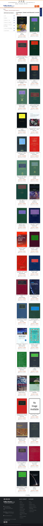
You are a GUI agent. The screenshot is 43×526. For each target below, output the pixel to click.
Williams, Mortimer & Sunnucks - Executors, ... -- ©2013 (34, 248)
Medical (5, 18)
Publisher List (22, 504)
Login (17, 3)
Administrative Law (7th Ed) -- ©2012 (22, 33)
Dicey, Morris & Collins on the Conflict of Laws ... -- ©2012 (22, 319)
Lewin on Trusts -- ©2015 (34, 414)
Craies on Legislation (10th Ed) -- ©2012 (21, 296)
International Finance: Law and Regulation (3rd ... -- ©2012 (34, 129)
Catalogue (21, 507)
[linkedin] (6, 522)
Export (25, 37)
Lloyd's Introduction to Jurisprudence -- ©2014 (22, 439)
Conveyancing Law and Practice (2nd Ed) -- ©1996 (22, 105)
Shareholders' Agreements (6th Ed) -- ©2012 (22, 200)
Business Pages (22, 509)
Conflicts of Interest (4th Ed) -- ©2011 (34, 80)
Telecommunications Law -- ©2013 (34, 487)
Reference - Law (7, 20)
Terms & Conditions (23, 516)
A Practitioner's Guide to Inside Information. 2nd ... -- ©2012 (22, 272)
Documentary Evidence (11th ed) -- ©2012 (21, 129)
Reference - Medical (7, 22)
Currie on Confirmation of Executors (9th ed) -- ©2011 (34, 105)
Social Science (6, 30)
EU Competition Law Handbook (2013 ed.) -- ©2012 (34, 344)
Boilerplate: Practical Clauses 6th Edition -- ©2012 (34, 57)
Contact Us (21, 517)
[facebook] (4, 522)
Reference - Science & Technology (32, 508)
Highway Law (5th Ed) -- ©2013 (22, 391)
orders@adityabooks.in (13, 2)
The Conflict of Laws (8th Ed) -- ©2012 (34, 200)
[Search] (38, 6)
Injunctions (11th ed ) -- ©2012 (34, 391)
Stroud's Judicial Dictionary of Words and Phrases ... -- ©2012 (22, 487)
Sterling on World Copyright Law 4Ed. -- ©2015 (34, 462)
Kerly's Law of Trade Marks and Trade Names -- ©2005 (22, 153)
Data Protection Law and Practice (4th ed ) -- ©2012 (34, 296)
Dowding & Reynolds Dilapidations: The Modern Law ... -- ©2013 (34, 319)
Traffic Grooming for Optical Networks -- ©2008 (22, 248)
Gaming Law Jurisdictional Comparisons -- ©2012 (22, 368)
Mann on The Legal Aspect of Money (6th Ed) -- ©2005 (22, 177)
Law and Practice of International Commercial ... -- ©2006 (34, 153)
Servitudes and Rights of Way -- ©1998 (34, 177)
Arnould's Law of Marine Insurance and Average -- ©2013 (21, 57)
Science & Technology (8, 28)
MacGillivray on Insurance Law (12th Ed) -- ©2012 (34, 439)
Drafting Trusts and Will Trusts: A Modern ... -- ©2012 (21, 344)
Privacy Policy (22, 510)
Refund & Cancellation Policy (23, 514)
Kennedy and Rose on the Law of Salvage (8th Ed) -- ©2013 (22, 415)
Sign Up (21, 3)
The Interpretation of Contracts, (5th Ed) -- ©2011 (21, 224)
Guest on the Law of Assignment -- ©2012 (34, 368)
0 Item (26, 3)
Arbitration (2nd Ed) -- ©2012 (34, 32)
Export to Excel (40, 12)
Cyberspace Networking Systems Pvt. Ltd (14, 524)
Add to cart (20, 37)
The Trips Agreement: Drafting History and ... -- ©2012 (34, 224)
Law (5, 15)
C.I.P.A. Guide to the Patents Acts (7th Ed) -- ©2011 (21, 80)
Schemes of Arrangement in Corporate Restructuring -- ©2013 (22, 462)
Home (4, 9)
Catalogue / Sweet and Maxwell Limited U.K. (12, 10)
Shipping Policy (22, 512)
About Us (21, 502)
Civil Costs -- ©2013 (34, 271)
